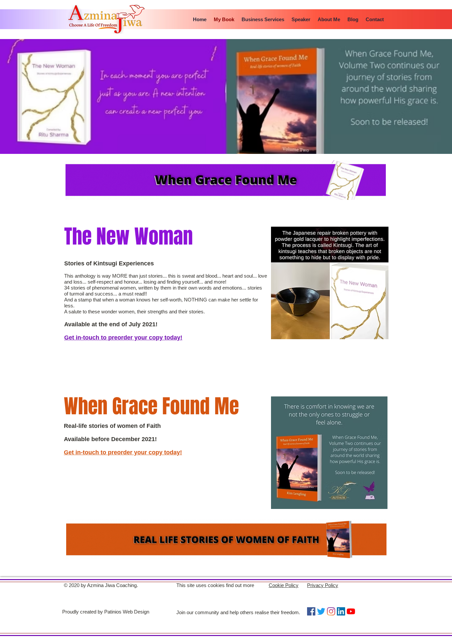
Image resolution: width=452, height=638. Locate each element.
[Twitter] (321, 611)
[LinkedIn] (341, 611)
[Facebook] (311, 611)
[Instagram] (331, 611)
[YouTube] (351, 611)
